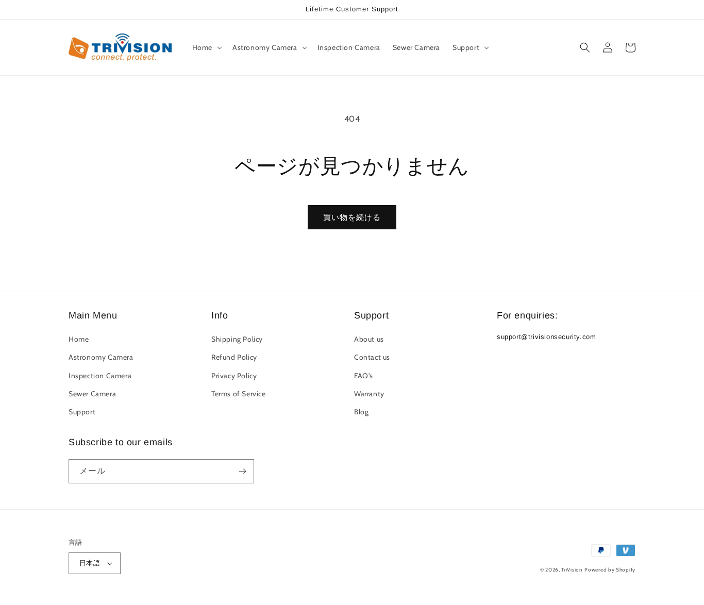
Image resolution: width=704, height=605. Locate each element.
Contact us (372, 357)
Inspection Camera (100, 375)
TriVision (571, 569)
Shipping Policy (237, 339)
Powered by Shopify (609, 569)
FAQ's (363, 375)
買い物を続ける (352, 217)
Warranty (369, 393)
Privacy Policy (234, 375)
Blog (361, 411)
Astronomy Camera (101, 357)
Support (82, 411)
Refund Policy (234, 357)
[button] (206, 47)
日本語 (89, 563)
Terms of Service (238, 393)
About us (369, 339)
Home (79, 339)
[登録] (242, 471)
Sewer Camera (92, 393)
